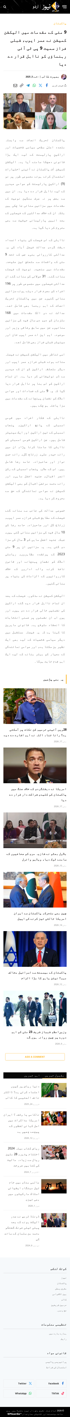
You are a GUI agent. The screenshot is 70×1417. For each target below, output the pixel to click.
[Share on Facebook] (46, 85)
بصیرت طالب (50, 76)
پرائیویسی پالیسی (56, 1361)
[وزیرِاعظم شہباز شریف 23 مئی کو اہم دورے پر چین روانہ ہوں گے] (35, 1008)
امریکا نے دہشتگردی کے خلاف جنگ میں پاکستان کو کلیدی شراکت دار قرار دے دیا (38, 794)
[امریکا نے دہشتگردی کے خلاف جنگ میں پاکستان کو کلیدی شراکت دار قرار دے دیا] (35, 765)
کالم (64, 1299)
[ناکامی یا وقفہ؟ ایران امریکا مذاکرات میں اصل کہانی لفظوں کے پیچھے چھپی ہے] (54, 1118)
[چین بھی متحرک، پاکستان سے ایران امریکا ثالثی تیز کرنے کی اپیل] (35, 890)
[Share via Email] (15, 85)
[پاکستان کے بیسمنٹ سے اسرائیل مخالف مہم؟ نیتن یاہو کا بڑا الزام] (35, 949)
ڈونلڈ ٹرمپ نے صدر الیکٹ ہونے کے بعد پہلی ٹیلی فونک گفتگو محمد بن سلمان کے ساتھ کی (22, 1227)
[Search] (5, 7)
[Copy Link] (21, 85)
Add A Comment (35, 1056)
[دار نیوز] (46, 7)
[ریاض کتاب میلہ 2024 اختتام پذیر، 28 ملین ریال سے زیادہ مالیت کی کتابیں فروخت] (54, 1152)
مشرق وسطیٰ (61, 1288)
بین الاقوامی (59, 1294)
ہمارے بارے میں (58, 1333)
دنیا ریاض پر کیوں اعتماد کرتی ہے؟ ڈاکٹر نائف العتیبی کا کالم (21, 1092)
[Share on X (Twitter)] (40, 85)
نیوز (64, 1277)
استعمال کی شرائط (56, 1367)
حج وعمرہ (61, 1310)
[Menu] (64, 7)
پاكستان (60, 23)
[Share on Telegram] (28, 85)
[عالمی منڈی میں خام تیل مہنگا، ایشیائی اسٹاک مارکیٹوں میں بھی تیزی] (54, 1186)
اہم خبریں (32, 1075)
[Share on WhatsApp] (34, 85)
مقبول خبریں (54, 1075)
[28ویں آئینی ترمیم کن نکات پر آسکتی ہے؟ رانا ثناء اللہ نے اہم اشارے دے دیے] (35, 706)
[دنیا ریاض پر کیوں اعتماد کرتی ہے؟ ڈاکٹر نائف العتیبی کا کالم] (54, 1090)
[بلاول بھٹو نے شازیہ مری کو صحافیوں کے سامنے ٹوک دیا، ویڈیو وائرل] (35, 830)
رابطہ (63, 1338)
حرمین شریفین (59, 1305)
